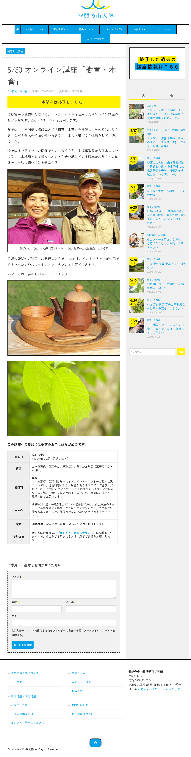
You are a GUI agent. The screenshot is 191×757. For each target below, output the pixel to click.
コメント (18, 576)
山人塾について (33, 29)
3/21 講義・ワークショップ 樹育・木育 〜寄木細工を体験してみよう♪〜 (165, 328)
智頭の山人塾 (19, 91)
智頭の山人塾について (25, 673)
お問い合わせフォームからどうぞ (159, 689)
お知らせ (138, 29)
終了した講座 (15, 51)
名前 (16, 602)
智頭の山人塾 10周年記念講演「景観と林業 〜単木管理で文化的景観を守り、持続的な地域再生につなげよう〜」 (165, 168)
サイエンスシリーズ (157, 130)
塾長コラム (85, 29)
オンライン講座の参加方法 (76, 533)
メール (71, 602)
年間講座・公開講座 (157, 235)
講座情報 (58, 29)
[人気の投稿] (171, 96)
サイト (15, 616)
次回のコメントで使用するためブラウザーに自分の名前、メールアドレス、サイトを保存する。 (63, 633)
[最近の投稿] (143, 96)
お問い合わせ (94, 38)
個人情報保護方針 (82, 714)
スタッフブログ (112, 29)
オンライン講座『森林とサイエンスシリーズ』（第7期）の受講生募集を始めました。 (165, 114)
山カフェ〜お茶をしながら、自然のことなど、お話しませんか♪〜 (165, 243)
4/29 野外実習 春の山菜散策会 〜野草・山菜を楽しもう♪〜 (166, 306)
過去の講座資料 (23, 714)
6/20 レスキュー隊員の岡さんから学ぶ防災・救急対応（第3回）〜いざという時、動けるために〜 (166, 217)
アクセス (163, 29)
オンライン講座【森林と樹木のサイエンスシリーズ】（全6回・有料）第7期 (166, 142)
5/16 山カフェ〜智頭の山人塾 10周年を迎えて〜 (165, 286)
